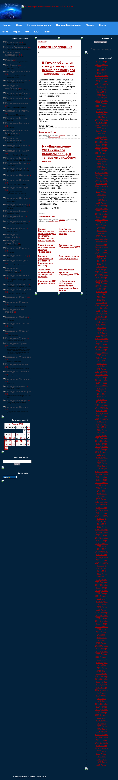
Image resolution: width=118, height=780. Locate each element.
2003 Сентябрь (101, 75)
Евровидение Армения (16, 103)
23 (28, 441)
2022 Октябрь (101, 646)
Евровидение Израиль (16, 175)
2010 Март (101, 255)
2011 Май (101, 294)
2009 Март (101, 222)
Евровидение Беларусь (17, 111)
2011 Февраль (101, 286)
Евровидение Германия (17, 151)
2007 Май (101, 161)
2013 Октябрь (101, 374)
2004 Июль (101, 95)
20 (17, 441)
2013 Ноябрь (101, 377)
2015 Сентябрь (101, 438)
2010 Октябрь (101, 275)
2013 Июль (101, 366)
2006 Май (101, 134)
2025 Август (101, 732)
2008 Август (101, 203)
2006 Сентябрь (101, 139)
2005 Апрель (102, 111)
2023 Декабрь (101, 685)
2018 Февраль (101, 516)
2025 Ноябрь (101, 740)
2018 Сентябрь (101, 530)
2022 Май (101, 635)
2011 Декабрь (101, 314)
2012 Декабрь (101, 347)
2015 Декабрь (101, 446)
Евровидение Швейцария (18, 391)
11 (10, 438)
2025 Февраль (101, 715)
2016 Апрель (102, 458)
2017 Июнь (102, 494)
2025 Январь (101, 712)
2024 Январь (101, 687)
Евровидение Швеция (16, 400)
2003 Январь (101, 62)
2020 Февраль (101, 563)
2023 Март (101, 660)
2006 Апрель (102, 131)
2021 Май (101, 604)
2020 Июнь (102, 574)
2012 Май (101, 327)
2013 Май (101, 361)
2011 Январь (101, 283)
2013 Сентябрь (101, 372)
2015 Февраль (101, 419)
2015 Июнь (102, 430)
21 (21, 441)
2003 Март (101, 67)
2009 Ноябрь (101, 244)
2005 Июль (101, 117)
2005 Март (101, 109)
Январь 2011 (17, 424)
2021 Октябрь (101, 615)
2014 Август (101, 402)
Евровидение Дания (15, 168)
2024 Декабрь (101, 709)
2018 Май (101, 524)
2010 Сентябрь (101, 272)
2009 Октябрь (101, 242)
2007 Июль (101, 167)
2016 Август (101, 469)
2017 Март (101, 485)
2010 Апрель (102, 258)
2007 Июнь (102, 164)
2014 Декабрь (101, 413)
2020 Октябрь (101, 585)
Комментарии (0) (54, 137)
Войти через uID (100, 42)
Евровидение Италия (16, 204)
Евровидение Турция (15, 338)
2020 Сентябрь (101, 582)
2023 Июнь (102, 668)
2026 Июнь (102, 759)
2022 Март (101, 629)
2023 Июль (101, 671)
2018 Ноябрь (101, 535)
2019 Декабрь (101, 557)
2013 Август (101, 369)
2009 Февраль (101, 219)
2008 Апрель (102, 192)
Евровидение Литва (15, 228)
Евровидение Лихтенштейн (12, 235)
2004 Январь (101, 81)
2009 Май (101, 228)
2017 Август (101, 499)
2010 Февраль (101, 253)
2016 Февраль (101, 452)
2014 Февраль (101, 386)
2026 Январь (101, 745)
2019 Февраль (101, 543)
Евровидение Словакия (17, 323)
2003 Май (101, 70)
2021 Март (101, 599)
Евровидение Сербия (16, 317)
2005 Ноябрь (101, 123)
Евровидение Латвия (15, 221)
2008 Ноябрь (101, 211)
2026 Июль (101, 762)
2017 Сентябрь (101, 502)
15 (25, 438)
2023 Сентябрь (101, 676)
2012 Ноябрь (101, 344)
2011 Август (101, 302)
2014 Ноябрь (101, 410)
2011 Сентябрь (101, 305)
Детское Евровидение (16, 47)
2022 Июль (101, 640)
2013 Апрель (102, 358)
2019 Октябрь (101, 552)
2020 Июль (101, 577)
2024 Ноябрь (101, 707)
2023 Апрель (102, 662)
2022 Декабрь (101, 651)
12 (13, 438)
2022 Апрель (102, 632)
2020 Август (101, 579)
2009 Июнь (102, 230)
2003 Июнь (102, 73)
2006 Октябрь (101, 142)
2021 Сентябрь (101, 613)
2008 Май (101, 195)
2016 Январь (101, 449)
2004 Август (101, 98)
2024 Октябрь (101, 704)
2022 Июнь (102, 637)
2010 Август (101, 269)
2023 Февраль (101, 657)
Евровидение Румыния (16, 302)
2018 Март (101, 518)
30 (28, 444)
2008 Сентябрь (101, 206)
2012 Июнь (102, 330)
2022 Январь (101, 624)
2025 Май (101, 723)
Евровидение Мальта (16, 255)
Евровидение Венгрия (16, 145)
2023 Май (101, 665)
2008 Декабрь (101, 214)
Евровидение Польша (16, 284)
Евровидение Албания (16, 93)
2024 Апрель (102, 696)
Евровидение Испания (16, 198)
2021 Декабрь (101, 621)
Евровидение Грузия (15, 163)
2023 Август (101, 673)
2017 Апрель (102, 488)
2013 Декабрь (101, 380)
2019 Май (101, 549)
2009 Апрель (102, 225)
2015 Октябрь (101, 441)
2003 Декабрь (101, 78)
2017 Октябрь (101, 505)
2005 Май (101, 114)
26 (13, 444)
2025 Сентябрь (101, 734)
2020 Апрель (102, 568)
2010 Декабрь (101, 280)
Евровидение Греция (15, 158)
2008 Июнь (102, 197)
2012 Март (101, 322)
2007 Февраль (101, 153)
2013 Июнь (102, 363)
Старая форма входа (101, 49)
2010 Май (101, 261)
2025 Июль (101, 729)
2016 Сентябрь (101, 471)
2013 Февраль (101, 352)
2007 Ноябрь (101, 178)
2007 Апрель (102, 159)
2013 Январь (101, 350)
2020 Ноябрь (101, 588)
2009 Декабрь (101, 247)
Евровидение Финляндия (18, 357)
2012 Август (101, 336)
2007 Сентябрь (101, 172)
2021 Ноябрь (101, 618)
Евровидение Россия (15, 297)
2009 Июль (101, 233)
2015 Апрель (102, 424)
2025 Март (101, 718)
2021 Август (101, 610)
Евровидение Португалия (18, 289)
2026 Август (101, 765)
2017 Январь (101, 480)
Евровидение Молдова (16, 260)
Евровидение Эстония (16, 407)
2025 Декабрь (101, 743)
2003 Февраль (101, 64)
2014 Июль (101, 399)
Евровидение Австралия (17, 71)
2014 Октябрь (101, 408)
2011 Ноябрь (101, 311)
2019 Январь (101, 541)
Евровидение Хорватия (17, 371)
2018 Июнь (102, 527)
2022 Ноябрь (101, 649)
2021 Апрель (102, 601)
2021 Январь (101, 593)
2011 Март (101, 289)
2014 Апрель (102, 391)
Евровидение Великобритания (13, 139)
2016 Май (101, 460)
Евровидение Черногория (18, 379)
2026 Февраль (101, 748)
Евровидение (12, 42)
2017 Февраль (101, 482)
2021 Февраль (101, 596)
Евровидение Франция (16, 364)
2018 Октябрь (101, 532)
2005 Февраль (101, 106)
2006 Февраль (101, 125)
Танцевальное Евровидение (12, 53)
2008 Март (101, 189)
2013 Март (101, 355)
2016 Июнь (102, 463)
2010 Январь (101, 250)
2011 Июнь (101, 297)
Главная (42, 41)
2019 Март (101, 546)
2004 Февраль (101, 84)
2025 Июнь (102, 726)
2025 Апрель (102, 721)
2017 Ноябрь (101, 507)
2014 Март (101, 388)
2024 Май (101, 698)
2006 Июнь (102, 136)
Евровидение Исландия (17, 187)
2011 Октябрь (101, 308)
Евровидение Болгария (17, 123)
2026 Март (101, 751)
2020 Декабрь (101, 590)
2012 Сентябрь (101, 338)
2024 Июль (101, 701)
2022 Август (101, 643)
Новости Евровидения (55, 47)
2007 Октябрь (101, 175)
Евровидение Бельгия (16, 118)
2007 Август (101, 170)
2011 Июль (102, 300)
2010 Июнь (102, 264)
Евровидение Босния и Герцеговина (16, 131)
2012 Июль (101, 333)
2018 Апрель (102, 521)
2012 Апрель (102, 325)
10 (6, 438)
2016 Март (101, 455)
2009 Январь (101, 217)
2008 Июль (101, 200)
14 (21, 438)
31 (6, 448)
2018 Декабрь (101, 538)
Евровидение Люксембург (12, 241)
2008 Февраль (101, 186)
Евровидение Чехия (15, 386)
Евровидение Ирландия (17, 180)
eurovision (62, 135)
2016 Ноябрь (101, 477)
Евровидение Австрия (16, 80)
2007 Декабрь (101, 181)
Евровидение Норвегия (17, 275)
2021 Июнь (102, 607)
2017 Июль (101, 496)
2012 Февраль (101, 319)
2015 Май (101, 427)
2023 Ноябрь (101, 682)
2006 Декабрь (101, 147)
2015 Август (101, 435)
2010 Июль (101, 266)
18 (10, 441)
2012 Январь (101, 316)
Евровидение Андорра (16, 98)
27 (17, 444)
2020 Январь (101, 560)
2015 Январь (101, 416)
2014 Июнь (102, 397)
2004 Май (101, 92)
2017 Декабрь (101, 510)
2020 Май (101, 571)
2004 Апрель (102, 89)
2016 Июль (101, 466)
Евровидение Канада (16, 211)
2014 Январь (101, 383)
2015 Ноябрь (101, 444)
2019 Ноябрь (101, 554)
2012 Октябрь (101, 341)
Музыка (9, 60)
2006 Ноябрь (101, 145)
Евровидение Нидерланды (12, 269)
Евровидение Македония (18, 248)
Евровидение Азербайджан (12, 86)
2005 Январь (101, 103)
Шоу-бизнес (11, 65)
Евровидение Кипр (14, 216)
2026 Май (101, 757)
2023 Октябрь (101, 679)
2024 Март (101, 693)
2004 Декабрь (101, 100)
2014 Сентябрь (101, 405)
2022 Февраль (101, 626)
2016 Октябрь (101, 474)
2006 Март (101, 128)
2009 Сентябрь (101, 239)
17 (6, 441)
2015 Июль (101, 433)
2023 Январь (101, 654)
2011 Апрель (101, 291)
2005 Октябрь (101, 120)
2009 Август (101, 236)
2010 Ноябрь (101, 278)
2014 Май (101, 394)
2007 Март (101, 156)
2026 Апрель (102, 754)
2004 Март (101, 87)
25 (10, 444)
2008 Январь (101, 183)
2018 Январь (101, 513)
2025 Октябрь (101, 737)
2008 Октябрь (101, 208)
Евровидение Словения (17, 331)
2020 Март (101, 566)
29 (25, 444)
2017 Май (101, 491)
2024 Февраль (101, 690)
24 (6, 444)
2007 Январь (101, 150)
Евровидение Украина (16, 343)
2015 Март (101, 422)
